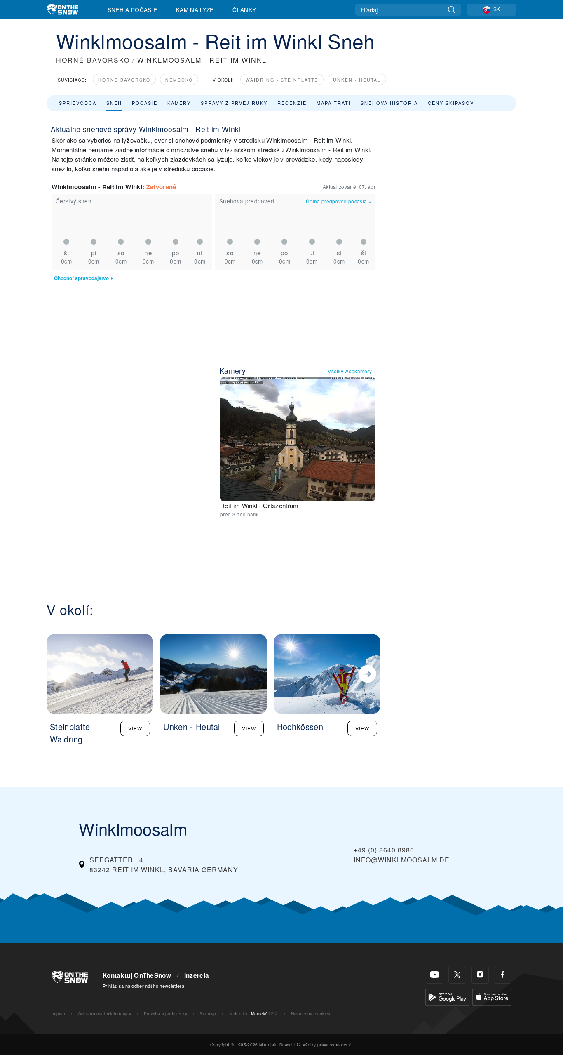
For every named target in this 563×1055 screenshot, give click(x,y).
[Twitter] (457, 975)
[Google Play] (447, 996)
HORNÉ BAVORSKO (93, 60)
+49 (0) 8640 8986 (384, 850)
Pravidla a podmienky (165, 1013)
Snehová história (389, 102)
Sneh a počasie (132, 9)
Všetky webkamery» (352, 370)
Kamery (179, 102)
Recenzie (292, 102)
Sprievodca (77, 102)
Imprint (58, 1013)
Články (244, 9)
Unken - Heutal (357, 80)
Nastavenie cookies (311, 1013)
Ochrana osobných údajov (104, 1013)
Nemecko (179, 80)
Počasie (144, 102)
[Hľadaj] (451, 10)
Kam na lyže (195, 9)
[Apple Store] (491, 996)
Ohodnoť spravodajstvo (81, 278)
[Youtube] (434, 975)
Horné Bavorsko (124, 80)
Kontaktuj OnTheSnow (137, 975)
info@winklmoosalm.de (402, 859)
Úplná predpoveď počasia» (338, 201)
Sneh (114, 102)
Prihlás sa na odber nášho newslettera (143, 985)
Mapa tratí (334, 102)
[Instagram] (480, 975)
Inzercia (196, 975)
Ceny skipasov (451, 102)
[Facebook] (502, 975)
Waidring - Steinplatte (282, 80)
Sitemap (208, 1013)
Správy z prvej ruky (234, 102)
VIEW (135, 728)
